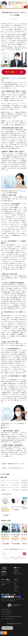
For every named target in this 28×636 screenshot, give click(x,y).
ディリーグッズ (18, 23)
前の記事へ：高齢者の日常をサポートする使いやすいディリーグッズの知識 (14, 463)
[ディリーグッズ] (14, 72)
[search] (24, 553)
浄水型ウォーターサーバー (19, 558)
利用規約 (3, 584)
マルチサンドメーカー (7, 558)
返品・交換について (18, 573)
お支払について (17, 572)
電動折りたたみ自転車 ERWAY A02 (18, 557)
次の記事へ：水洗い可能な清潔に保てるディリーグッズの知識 (14, 468)
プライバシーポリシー (6, 583)
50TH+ (11, 623)
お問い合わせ (4, 575)
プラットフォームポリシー (6, 581)
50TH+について (4, 573)
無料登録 (16, 569)
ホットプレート (6, 557)
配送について (17, 571)
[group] (5, 512)
